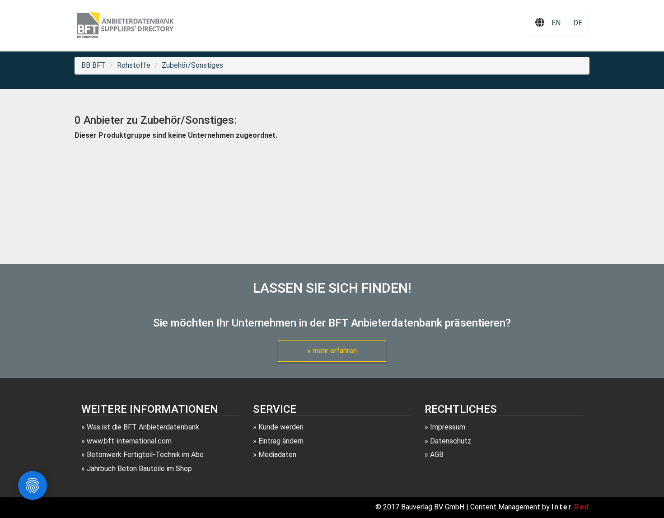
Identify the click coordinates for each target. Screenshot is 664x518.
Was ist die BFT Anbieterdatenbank (143, 427)
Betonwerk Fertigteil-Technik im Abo (145, 454)
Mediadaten (277, 454)
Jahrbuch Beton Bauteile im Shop (139, 468)
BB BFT (93, 65)
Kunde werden (281, 427)
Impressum (447, 427)
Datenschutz (450, 441)
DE (577, 23)
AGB (437, 454)
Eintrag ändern (281, 441)
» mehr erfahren (332, 350)
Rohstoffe (133, 65)
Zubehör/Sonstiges (192, 65)
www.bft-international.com (129, 441)
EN (556, 23)
